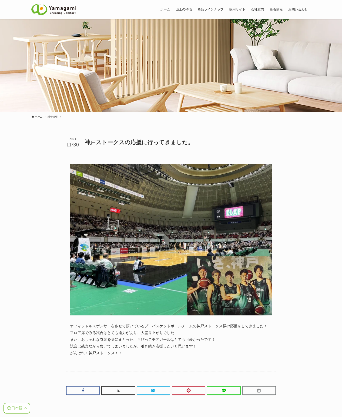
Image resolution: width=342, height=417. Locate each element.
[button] (83, 390)
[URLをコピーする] (259, 390)
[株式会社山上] (53, 9)
